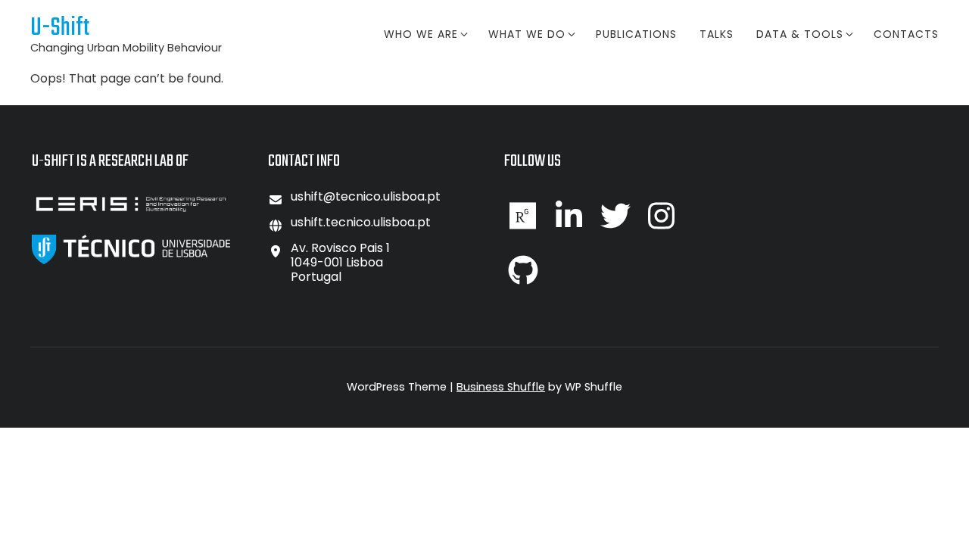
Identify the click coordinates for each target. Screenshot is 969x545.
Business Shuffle (500, 386)
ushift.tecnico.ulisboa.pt (361, 222)
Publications (636, 34)
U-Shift (59, 28)
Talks (716, 34)
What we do (527, 34)
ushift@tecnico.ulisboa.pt (366, 196)
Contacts (906, 34)
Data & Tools (799, 34)
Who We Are (421, 34)
